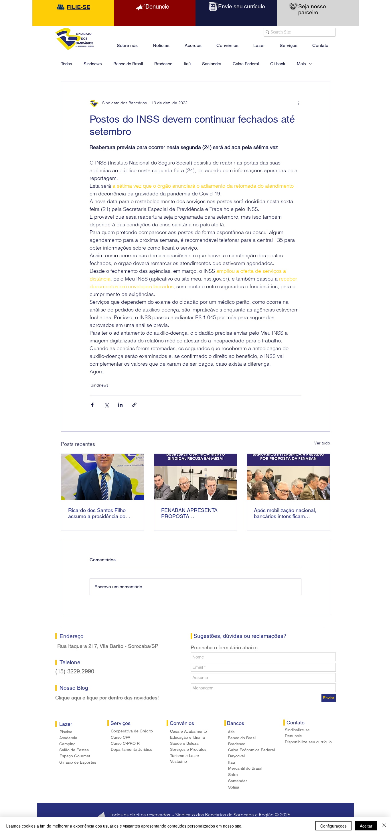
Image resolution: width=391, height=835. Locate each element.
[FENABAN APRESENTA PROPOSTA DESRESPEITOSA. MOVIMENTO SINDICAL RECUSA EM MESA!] (195, 477)
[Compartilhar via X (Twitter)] (106, 404)
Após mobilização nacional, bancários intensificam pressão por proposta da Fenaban (285, 513)
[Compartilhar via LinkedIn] (120, 404)
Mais (301, 63)
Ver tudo (322, 443)
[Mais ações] (298, 103)
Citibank (277, 63)
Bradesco (163, 63)
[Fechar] (384, 825)
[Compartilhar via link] (134, 404)
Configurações (333, 826)
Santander (211, 63)
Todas (66, 63)
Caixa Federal (246, 63)
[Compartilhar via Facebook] (92, 404)
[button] (259, 43)
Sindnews (93, 63)
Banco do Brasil (128, 63)
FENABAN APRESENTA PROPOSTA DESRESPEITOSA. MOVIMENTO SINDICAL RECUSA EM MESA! (189, 513)
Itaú (187, 63)
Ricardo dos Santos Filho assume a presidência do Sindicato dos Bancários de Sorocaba (99, 513)
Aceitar (366, 826)
